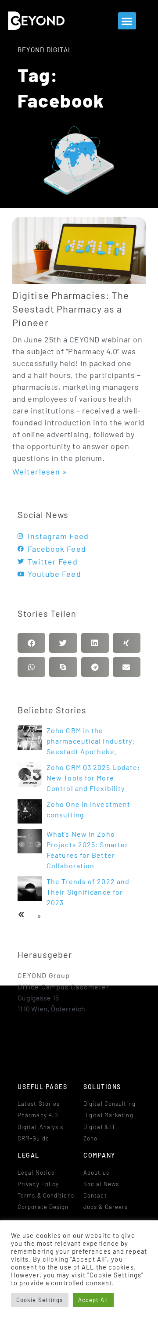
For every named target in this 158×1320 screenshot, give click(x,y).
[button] (127, 20)
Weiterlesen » (39, 471)
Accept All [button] (93, 1299)
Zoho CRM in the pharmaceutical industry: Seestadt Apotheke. (91, 740)
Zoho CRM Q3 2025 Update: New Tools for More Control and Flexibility (93, 777)
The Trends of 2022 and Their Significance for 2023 (88, 891)
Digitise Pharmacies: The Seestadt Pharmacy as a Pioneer (70, 308)
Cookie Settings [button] (39, 1299)
